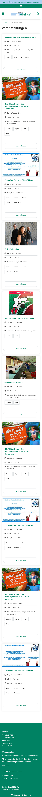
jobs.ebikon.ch (7, 775)
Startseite (5, 22)
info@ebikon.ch (7, 743)
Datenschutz (6, 789)
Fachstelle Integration (10, 779)
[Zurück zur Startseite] (20, 13)
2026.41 (16, 787)
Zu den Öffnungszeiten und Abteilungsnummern (21, 2)
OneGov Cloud (7, 787)
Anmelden (15, 789)
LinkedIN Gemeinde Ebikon (12, 772)
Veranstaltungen (17, 22)
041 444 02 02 (7, 746)
